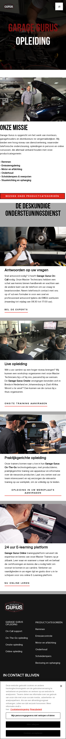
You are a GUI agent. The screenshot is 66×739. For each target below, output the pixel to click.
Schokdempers (43, 656)
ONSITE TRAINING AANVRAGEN (26, 403)
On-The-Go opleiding (17, 638)
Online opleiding (14, 651)
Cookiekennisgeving (19, 709)
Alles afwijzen (33, 724)
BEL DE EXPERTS (16, 309)
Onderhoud (41, 649)
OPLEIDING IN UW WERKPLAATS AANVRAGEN (33, 491)
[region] (33, 710)
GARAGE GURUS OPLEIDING (14, 623)
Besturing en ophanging (47, 663)
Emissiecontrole (43, 636)
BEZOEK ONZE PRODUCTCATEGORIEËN (32, 196)
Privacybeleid (36, 709)
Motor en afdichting (45, 642)
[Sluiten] (61, 686)
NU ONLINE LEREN (17, 583)
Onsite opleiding (14, 644)
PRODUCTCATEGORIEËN (48, 622)
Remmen (40, 629)
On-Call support (14, 631)
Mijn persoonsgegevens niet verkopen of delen (33, 715)
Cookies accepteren (33, 733)
